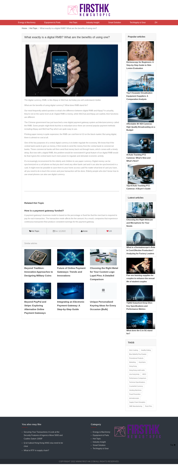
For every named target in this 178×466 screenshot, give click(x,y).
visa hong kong (134, 374)
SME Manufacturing (135, 406)
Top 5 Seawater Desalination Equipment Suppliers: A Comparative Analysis (139, 96)
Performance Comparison (137, 378)
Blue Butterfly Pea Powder (137, 354)
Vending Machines (135, 390)
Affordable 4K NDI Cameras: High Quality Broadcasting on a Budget (140, 127)
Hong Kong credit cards (137, 370)
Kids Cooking (133, 350)
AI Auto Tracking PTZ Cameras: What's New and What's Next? (138, 158)
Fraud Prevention (135, 394)
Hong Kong (133, 366)
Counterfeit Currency (136, 386)
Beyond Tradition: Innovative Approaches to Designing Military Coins (38, 272)
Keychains (142, 362)
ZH (156, 22)
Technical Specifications (137, 382)
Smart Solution (114, 22)
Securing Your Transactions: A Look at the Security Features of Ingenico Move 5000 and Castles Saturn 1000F (43, 435)
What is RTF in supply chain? (36, 450)
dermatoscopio (134, 398)
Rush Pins (148, 406)
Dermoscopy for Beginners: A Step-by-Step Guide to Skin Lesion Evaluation (140, 65)
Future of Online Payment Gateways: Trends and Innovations (71, 272)
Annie (85, 231)
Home (24, 28)
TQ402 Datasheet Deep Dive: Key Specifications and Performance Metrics (139, 306)
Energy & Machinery (26, 22)
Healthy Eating (146, 350)
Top (172, 445)
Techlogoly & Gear (138, 22)
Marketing (132, 362)
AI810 (144, 374)
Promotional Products (136, 358)
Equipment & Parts (52, 22)
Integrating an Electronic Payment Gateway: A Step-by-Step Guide (70, 305)
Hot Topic (73, 22)
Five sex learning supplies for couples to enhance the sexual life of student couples (140, 278)
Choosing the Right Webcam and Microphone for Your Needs (139, 223)
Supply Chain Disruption (137, 402)
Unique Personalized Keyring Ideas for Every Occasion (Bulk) (103, 305)
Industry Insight (92, 22)
